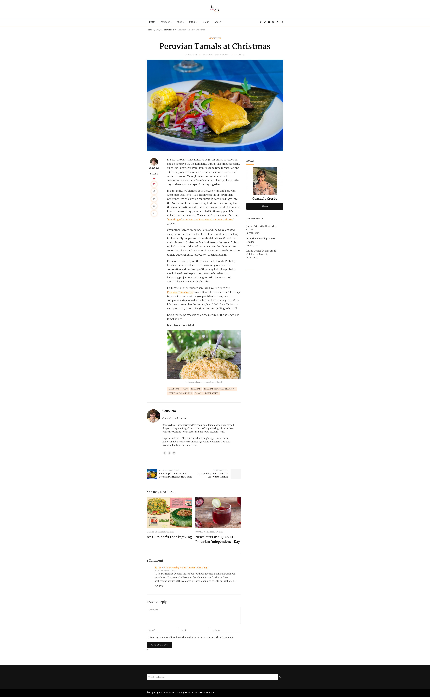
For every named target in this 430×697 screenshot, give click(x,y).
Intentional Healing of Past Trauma (260, 240)
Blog (179, 22)
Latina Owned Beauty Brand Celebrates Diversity (261, 252)
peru (185, 389)
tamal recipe (211, 393)
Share (205, 22)
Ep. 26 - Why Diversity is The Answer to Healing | (181, 567)
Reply (160, 586)
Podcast (165, 22)
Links (192, 22)
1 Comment (240, 55)
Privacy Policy (206, 693)
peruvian (196, 389)
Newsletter (215, 38)
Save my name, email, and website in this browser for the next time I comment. (191, 637)
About (218, 22)
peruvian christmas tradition (219, 389)
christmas (174, 389)
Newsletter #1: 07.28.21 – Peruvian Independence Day (217, 540)
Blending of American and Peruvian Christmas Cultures (200, 220)
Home (152, 22)
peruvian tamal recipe (180, 393)
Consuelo (192, 55)
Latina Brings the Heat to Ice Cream (261, 228)
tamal (198, 393)
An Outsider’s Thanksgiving (169, 537)
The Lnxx (171, 693)
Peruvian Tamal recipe (180, 292)
